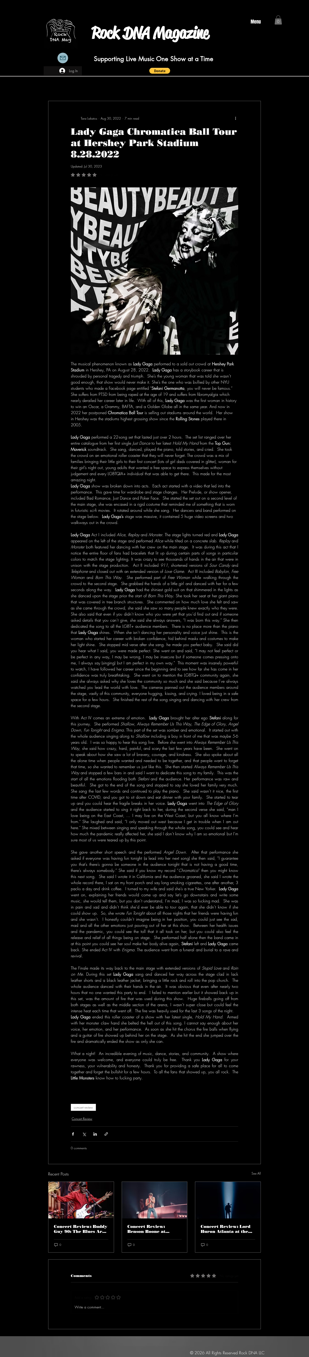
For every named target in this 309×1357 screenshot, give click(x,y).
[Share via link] (106, 1134)
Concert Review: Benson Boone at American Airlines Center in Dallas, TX (150, 1229)
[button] (159, 71)
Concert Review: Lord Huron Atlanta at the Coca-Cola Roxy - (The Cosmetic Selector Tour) (228, 1229)
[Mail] (62, 58)
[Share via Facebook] (73, 1134)
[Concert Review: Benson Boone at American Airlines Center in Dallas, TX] (154, 1200)
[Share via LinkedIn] (95, 1134)
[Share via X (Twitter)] (84, 1134)
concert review (83, 1107)
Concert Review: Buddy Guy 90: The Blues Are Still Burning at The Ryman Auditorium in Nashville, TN (80, 1229)
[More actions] (235, 118)
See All (256, 1173)
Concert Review (82, 1118)
